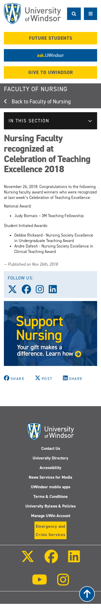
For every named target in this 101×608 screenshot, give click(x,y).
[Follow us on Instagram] (42, 291)
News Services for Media (50, 477)
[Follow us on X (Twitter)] (15, 291)
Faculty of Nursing (36, 89)
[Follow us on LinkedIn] (55, 291)
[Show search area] (74, 14)
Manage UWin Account (50, 515)
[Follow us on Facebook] (29, 291)
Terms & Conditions (50, 496)
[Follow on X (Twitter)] (27, 560)
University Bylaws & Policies (50, 506)
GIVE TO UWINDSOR (50, 72)
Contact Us (50, 448)
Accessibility (50, 467)
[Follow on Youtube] (39, 583)
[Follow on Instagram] (63, 583)
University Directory (50, 458)
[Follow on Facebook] (51, 560)
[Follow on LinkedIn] (74, 560)
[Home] (32, 13)
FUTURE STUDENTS (50, 38)
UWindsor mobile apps (50, 487)
